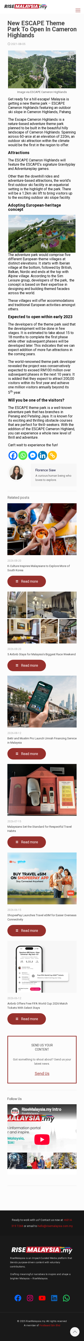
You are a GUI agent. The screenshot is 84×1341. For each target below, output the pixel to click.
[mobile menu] (78, 10)
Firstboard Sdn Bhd (49, 1325)
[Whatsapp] (22, 455)
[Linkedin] (42, 455)
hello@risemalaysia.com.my (55, 1226)
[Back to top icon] (75, 1332)
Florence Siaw (45, 470)
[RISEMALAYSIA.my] (25, 6)
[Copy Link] (52, 455)
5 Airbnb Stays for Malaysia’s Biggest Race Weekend (41, 654)
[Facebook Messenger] (32, 455)
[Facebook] (13, 455)
